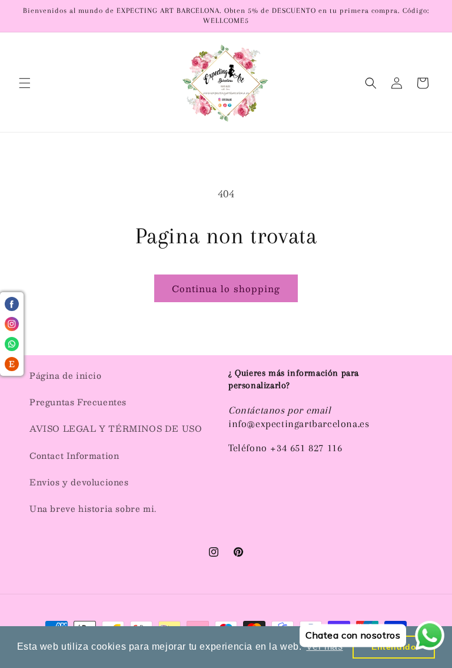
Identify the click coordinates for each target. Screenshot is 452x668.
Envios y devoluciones (79, 482)
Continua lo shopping (226, 288)
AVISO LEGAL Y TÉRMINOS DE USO (115, 428)
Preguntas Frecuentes (78, 402)
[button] (25, 83)
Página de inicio (65, 375)
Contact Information (74, 455)
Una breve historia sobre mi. (93, 508)
